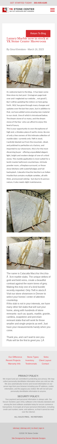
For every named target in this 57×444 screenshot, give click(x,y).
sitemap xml (25, 428)
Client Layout (45, 360)
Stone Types (33, 357)
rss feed (34, 428)
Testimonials (31, 363)
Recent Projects (13, 360)
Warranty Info (14, 363)
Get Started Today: (28, 3)
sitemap (16, 428)
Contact (45, 363)
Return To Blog (38, 33)
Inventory (29, 360)
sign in (41, 428)
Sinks (46, 357)
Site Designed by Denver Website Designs (28, 438)
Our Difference (15, 357)
